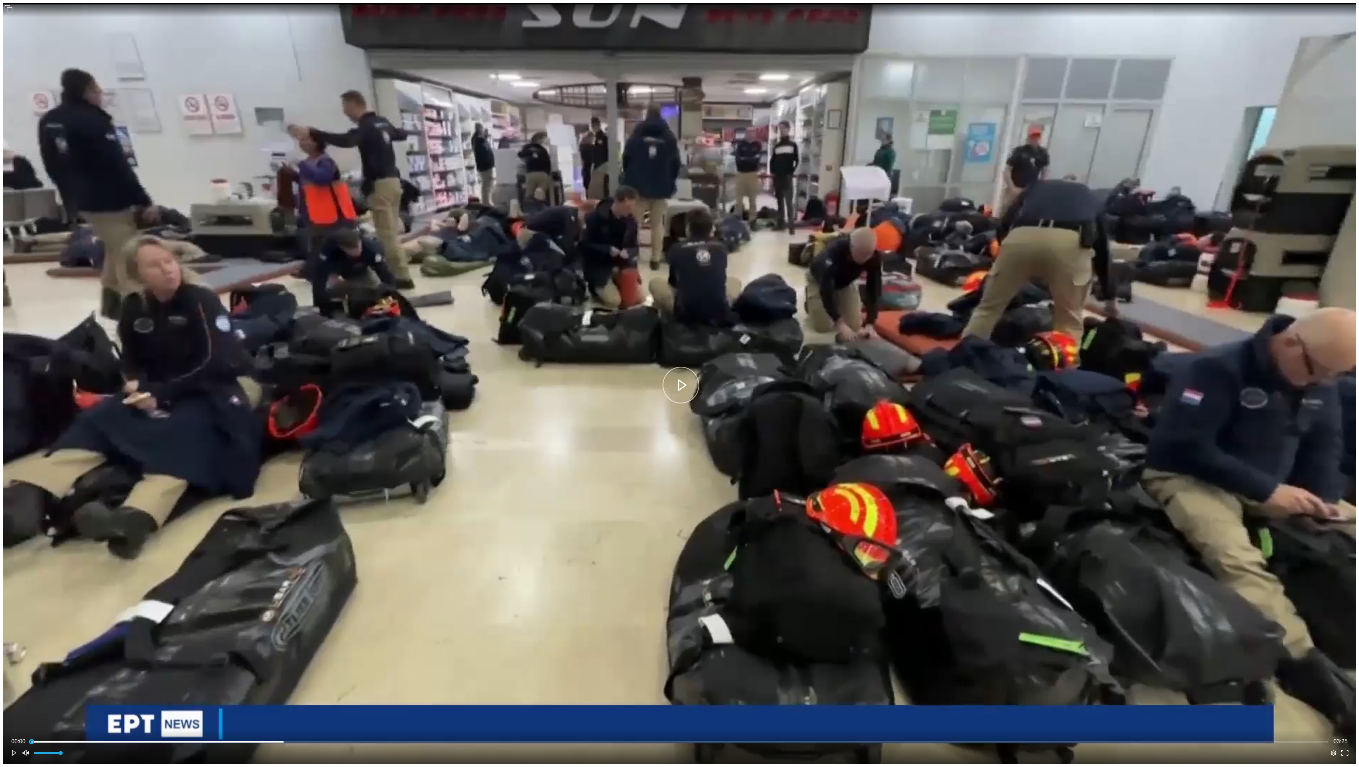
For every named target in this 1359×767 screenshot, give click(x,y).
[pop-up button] (1333, 753)
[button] (8, 8)
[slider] (679, 741)
